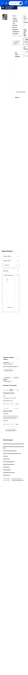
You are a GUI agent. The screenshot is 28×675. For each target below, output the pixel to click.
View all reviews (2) (10, 430)
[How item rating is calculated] (18, 366)
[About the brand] (16, 275)
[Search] (20, 3)
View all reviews (8, 370)
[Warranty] (16, 265)
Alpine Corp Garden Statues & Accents (12, 453)
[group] (19, 36)
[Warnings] (18, 271)
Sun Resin (5, 456)
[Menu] (2, 3)
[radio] (16, 42)
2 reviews (10, 364)
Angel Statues (6, 475)
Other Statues (6, 467)
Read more (5, 420)
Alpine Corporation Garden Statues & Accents (13, 443)
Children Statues (7, 469)
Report (17, 403)
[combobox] (16, 3)
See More (9, 307)
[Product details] (18, 256)
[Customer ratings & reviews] (18, 358)
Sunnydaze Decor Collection (9, 450)
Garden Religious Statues (9, 472)
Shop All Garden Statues (8, 461)
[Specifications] (18, 261)
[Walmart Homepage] (6, 3)
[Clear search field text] (18, 3)
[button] (16, 55)
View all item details (20, 91)
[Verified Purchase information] (14, 390)
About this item (7, 251)
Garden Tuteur (6, 458)
